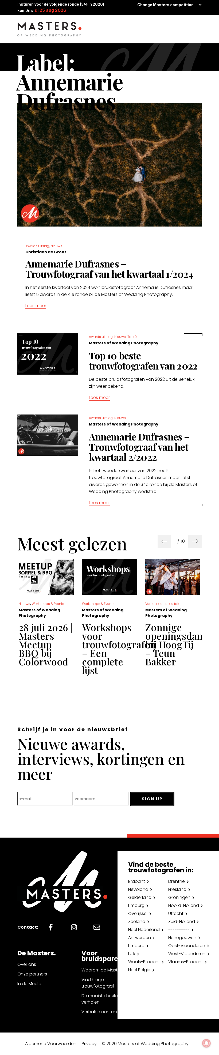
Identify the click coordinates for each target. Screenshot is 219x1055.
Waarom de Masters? (103, 970)
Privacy (89, 1044)
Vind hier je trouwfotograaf (97, 983)
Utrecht (175, 913)
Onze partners (32, 974)
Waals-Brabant (144, 962)
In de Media (29, 984)
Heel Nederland (144, 929)
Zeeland (136, 921)
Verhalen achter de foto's (108, 1012)
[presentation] (164, 541)
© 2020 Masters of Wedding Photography (145, 1044)
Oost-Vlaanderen (186, 946)
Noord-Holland (183, 905)
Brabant (136, 881)
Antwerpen (139, 938)
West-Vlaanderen (186, 954)
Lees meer (35, 306)
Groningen (179, 897)
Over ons (26, 964)
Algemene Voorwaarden (50, 1044)
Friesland (177, 889)
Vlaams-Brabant (185, 962)
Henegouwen (182, 938)
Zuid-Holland (181, 921)
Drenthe (176, 881)
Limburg (136, 905)
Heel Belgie (139, 970)
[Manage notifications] (206, 1043)
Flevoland (138, 889)
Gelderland (139, 897)
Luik (131, 954)
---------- (179, 929)
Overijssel (137, 913)
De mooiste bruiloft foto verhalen (106, 999)
